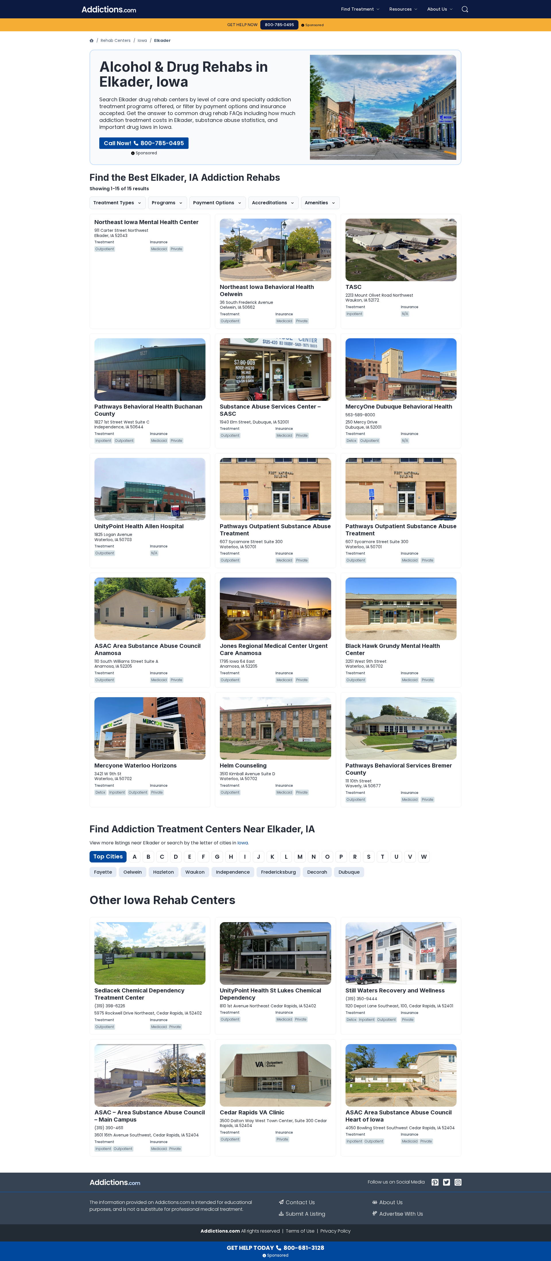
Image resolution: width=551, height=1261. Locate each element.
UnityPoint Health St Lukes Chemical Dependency (270, 994)
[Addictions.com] (92, 40)
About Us (391, 1202)
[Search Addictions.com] (464, 9)
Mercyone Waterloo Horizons (135, 765)
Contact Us (300, 1202)
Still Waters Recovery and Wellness (395, 990)
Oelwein (132, 872)
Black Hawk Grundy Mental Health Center (393, 649)
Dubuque (349, 872)
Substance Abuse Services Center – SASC (270, 410)
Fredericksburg (278, 872)
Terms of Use (300, 1231)
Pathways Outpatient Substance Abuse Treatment (275, 530)
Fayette (103, 872)
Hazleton (163, 872)
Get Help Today (275, 1248)
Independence (233, 872)
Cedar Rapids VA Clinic (252, 1112)
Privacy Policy (336, 1231)
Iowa (142, 40)
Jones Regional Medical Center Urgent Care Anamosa (274, 649)
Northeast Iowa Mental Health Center (146, 222)
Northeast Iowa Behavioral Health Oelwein (267, 290)
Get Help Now (242, 24)
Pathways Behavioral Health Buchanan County (148, 410)
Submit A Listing (305, 1214)
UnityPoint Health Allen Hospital (139, 526)
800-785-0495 (279, 24)
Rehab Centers (116, 40)
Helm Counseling (243, 765)
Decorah (317, 872)
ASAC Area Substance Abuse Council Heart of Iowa (399, 1116)
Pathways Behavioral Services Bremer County (399, 769)
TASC (354, 286)
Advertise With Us (401, 1214)
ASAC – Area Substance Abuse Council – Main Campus (149, 1116)
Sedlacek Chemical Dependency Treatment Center (139, 994)
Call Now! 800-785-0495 (144, 143)
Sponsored (314, 25)
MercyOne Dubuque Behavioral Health (399, 406)
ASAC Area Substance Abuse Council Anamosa (147, 649)
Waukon (195, 872)
